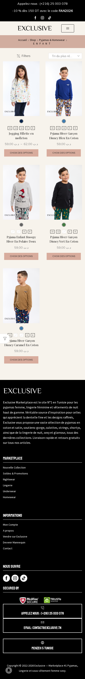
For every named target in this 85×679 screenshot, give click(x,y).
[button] (67, 28)
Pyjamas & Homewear (52, 40)
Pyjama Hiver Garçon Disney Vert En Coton (64, 239)
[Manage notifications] (9, 670)
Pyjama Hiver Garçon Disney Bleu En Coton (63, 135)
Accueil (22, 40)
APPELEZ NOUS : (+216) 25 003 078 (42, 613)
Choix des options (21, 152)
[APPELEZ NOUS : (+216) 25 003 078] (42, 607)
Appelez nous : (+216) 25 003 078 (42, 4)
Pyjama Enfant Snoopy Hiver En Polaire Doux (21, 239)
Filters (26, 56)
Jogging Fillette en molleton (21, 135)
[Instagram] (42, 17)
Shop (33, 40)
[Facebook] (35, 17)
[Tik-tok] (49, 17)
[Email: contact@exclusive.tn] (42, 622)
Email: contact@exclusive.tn (42, 628)
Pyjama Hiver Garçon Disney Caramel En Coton (21, 343)
